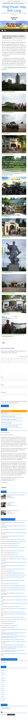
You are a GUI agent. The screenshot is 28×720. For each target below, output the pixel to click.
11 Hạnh (2, 672)
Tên (2, 377)
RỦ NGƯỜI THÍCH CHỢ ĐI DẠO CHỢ (16, 539)
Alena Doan (3, 680)
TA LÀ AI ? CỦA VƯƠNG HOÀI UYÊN (9, 426)
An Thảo (2, 682)
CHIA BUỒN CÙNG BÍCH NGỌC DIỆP (18, 619)
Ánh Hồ (2, 688)
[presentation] (2, 359)
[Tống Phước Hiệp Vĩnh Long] (2, 30)
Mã (26, 356)
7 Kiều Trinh (3, 674)
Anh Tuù (3, 696)
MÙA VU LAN (4, 413)
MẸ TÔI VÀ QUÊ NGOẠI (18, 612)
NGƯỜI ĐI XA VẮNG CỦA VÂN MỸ (9, 419)
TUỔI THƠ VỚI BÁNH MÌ (18, 645)
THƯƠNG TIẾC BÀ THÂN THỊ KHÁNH (17, 587)
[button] (2, 359)
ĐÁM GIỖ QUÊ (11, 571)
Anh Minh (3, 690)
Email (2, 385)
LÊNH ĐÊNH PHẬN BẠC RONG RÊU (16, 573)
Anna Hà (3, 700)
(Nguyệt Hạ (3, 670)
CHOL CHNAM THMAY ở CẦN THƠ (17, 569)
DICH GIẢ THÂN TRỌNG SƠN (17, 556)
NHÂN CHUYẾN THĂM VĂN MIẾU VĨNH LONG (15, 585)
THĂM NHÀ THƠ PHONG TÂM (16, 3)
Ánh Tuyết (3, 698)
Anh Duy (3, 686)
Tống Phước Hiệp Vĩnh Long (14, 8)
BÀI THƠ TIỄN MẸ (15, 606)
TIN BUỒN (12, 621)
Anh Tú (2, 692)
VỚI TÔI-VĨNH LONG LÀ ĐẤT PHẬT (18, 541)
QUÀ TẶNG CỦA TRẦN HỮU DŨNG (16, 639)
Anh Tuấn (3, 694)
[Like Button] (3, 343)
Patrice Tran (3, 629)
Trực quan (22, 356)
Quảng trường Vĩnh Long (14, 543)
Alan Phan (3, 678)
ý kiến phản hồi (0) (19, 40)
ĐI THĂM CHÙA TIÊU (14, 552)
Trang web (3, 392)
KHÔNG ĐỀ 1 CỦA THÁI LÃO (11, 583)
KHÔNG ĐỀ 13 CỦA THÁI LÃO (17, 550)
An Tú (2, 684)
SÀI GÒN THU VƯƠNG (6, 422)
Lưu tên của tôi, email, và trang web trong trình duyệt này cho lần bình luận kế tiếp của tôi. (14, 402)
